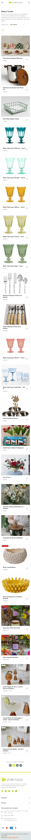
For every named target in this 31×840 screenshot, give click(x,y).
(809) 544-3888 (9, 815)
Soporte (4, 798)
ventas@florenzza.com (10, 818)
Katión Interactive (13, 837)
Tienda (3, 803)
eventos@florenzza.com (10, 820)
